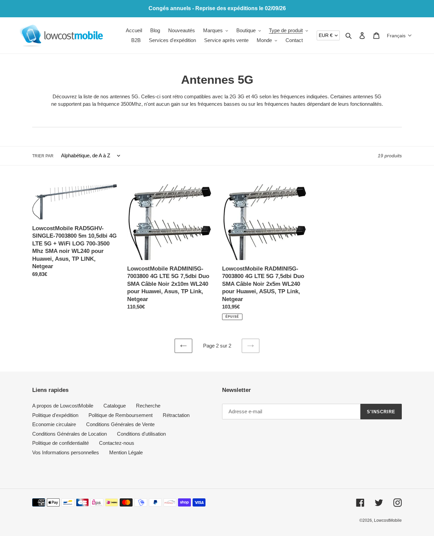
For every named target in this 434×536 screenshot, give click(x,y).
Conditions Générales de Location (69, 434)
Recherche (148, 406)
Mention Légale (126, 452)
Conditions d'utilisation (141, 434)
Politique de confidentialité (60, 443)
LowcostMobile (388, 520)
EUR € (326, 35)
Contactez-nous (116, 443)
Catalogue (114, 406)
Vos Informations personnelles (65, 452)
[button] (399, 35)
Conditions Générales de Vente (120, 424)
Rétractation (176, 415)
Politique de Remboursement (120, 415)
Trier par (43, 156)
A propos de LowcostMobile (62, 406)
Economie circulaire (54, 424)
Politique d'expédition (55, 415)
